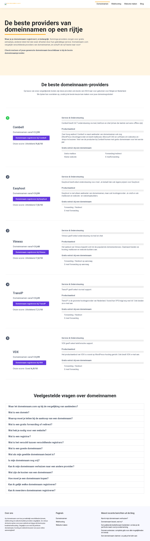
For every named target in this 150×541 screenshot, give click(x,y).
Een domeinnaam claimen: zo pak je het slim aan (119, 536)
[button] (75, 406)
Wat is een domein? (18, 412)
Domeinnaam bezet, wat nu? (112, 522)
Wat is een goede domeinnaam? (25, 448)
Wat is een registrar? (19, 436)
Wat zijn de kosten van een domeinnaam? (30, 472)
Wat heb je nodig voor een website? (27, 430)
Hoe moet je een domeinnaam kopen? (28, 478)
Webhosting (116, 4)
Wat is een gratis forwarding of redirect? (30, 424)
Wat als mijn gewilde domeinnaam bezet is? (31, 454)
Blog (142, 4)
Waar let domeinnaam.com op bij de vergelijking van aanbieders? (43, 406)
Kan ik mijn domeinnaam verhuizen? (114, 518)
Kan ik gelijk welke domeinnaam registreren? (32, 484)
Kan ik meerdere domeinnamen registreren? (31, 490)
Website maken (130, 4)
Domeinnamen (102, 4)
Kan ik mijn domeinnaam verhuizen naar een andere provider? (41, 466)
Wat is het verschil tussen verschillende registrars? (36, 442)
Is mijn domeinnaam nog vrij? (24, 460)
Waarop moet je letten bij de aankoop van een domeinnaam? (40, 418)
